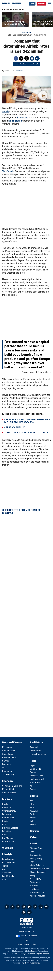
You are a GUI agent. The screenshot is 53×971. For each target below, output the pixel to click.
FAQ (32, 862)
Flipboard (29, 906)
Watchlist (7, 847)
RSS (40, 906)
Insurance (6, 764)
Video (33, 837)
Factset (34, 951)
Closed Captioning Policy (26, 944)
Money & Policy (9, 789)
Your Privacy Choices (29, 936)
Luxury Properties (38, 754)
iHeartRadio (29, 912)
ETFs (4, 824)
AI (31, 786)
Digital (32, 765)
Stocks (5, 804)
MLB (32, 807)
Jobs (32, 852)
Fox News (34, 886)
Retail (4, 834)
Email (37, 58)
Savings (5, 761)
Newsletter (46, 906)
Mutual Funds (8, 841)
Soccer (33, 818)
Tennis (33, 824)
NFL (31, 801)
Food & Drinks (8, 876)
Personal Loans (9, 757)
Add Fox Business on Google (28, 64)
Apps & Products (37, 896)
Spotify (23, 912)
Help (26, 940)
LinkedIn (35, 906)
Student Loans (8, 751)
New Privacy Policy (26, 932)
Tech (33, 760)
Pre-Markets (7, 838)
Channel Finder (36, 848)
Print (32, 58)
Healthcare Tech (37, 779)
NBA (32, 804)
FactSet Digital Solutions (25, 954)
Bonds (5, 821)
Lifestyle (7, 854)
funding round (15, 120)
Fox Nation (34, 889)
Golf (32, 821)
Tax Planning (8, 774)
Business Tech (36, 776)
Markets (7, 799)
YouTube (23, 906)
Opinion (34, 831)
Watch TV (41, 4)
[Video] (26, 89)
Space (33, 789)
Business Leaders (10, 828)
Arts (4, 879)
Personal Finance (12, 742)
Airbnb (5, 111)
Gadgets (33, 772)
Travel (5, 866)
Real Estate (26, 32)
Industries (6, 831)
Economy (7, 781)
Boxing (33, 814)
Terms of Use (36, 855)
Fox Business (11, 3)
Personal (34, 747)
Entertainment (8, 859)
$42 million (22, 117)
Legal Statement (42, 954)
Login (32, 4)
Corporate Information (40, 869)
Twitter (21, 58)
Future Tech (35, 782)
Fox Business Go (37, 892)
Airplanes (6, 873)
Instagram (18, 906)
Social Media (35, 769)
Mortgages (7, 747)
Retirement (7, 771)
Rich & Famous (8, 862)
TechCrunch (8, 171)
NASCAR (34, 811)
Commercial (35, 751)
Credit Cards (7, 754)
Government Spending (12, 786)
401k (4, 768)
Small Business (9, 793)
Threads (26, 58)
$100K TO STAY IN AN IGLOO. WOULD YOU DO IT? (26, 432)
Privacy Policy (36, 858)
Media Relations (37, 865)
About (33, 843)
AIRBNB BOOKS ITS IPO (14, 427)
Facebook (16, 58)
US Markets (7, 807)
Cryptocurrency (9, 811)
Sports (34, 795)
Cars (4, 869)
